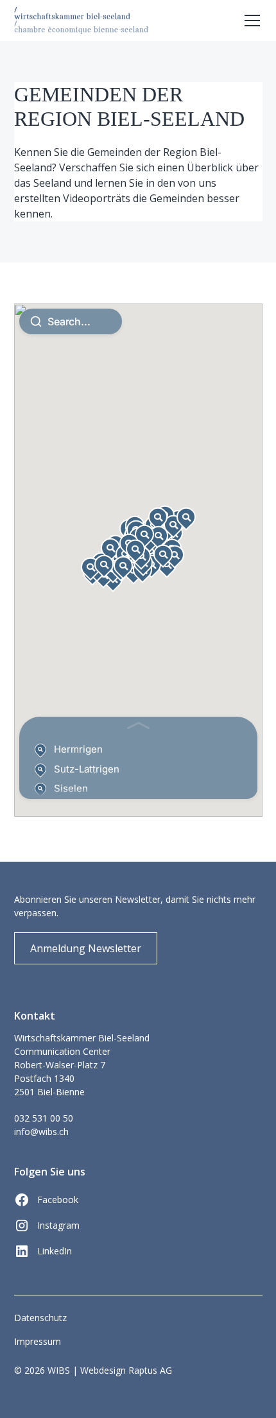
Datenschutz (40, 1317)
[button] (250, 20)
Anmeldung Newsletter (85, 948)
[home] (81, 20)
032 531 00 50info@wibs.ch (43, 1125)
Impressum (37, 1341)
